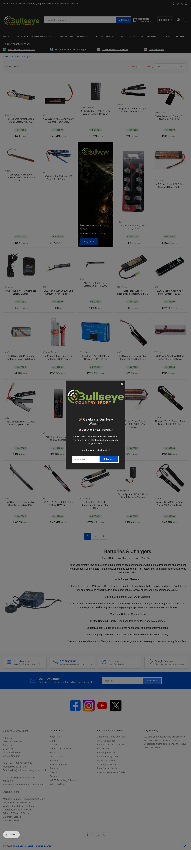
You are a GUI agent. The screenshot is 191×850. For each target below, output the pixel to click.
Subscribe (108, 459)
